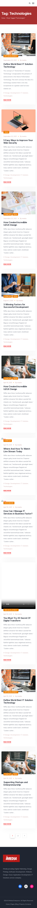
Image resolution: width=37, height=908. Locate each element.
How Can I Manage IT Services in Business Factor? (17, 512)
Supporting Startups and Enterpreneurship (15, 783)
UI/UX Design (8, 503)
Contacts (28, 904)
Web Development (11, 610)
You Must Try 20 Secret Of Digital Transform (16, 619)
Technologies (7, 96)
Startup (7, 214)
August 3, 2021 (8, 300)
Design (7, 93)
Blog (16, 904)
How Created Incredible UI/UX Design (15, 223)
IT (21, 93)
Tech (6, 132)
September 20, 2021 (10, 60)
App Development (10, 56)
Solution (25, 93)
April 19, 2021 (7, 382)
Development (15, 93)
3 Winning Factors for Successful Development (16, 305)
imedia (24, 60)
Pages (13, 904)
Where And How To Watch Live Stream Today (16, 450)
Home (3, 18)
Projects (21, 904)
